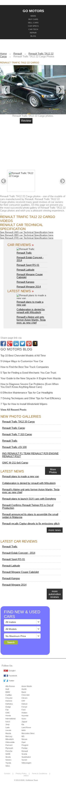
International (10, 719)
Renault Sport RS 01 (28, 265)
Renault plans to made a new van (30, 303)
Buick (23, 692)
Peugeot (24, 745)
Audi (7, 689)
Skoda (8, 757)
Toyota (8, 763)
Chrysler (9, 698)
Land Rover (26, 727)
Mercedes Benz (28, 733)
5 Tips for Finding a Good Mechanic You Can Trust (28, 372)
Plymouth (9, 748)
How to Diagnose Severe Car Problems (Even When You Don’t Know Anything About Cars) (30, 385)
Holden (24, 713)
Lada (7, 727)
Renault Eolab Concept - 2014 (18, 552)
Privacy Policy (21, 773)
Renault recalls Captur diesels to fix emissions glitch (31, 523)
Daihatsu (9, 704)
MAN (23, 730)
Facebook (13, 676)
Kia (22, 724)
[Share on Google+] (9, 343)
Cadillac (8, 695)
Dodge (8, 707)
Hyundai (24, 716)
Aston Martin (26, 686)
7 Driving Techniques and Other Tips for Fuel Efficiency (31, 398)
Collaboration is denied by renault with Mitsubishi (31, 311)
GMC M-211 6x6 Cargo (15, 462)
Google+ (12, 671)
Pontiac (24, 748)
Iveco (7, 722)
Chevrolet (25, 695)
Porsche (8, 751)
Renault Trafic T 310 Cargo (17, 434)
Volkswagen (26, 763)
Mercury (8, 736)
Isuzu (23, 719)
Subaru (8, 760)
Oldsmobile (10, 742)
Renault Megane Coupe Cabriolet (20, 572)
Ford (23, 710)
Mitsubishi (9, 739)
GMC (7, 713)
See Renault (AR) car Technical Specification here (26, 232)
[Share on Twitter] (22, 343)
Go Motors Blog (16, 349)
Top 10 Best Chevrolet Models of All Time (23, 355)
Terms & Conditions (39, 773)
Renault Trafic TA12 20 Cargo (18, 421)
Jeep (7, 724)
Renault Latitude (25, 269)
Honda (8, 716)
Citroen (24, 698)
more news (54, 530)
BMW (7, 692)
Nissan (24, 739)
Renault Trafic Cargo (13, 428)
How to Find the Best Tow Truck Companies (25, 366)
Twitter (11, 681)
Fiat (6, 710)
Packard (8, 745)
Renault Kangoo (25, 281)
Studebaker (26, 757)
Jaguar (24, 722)
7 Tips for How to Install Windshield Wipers (24, 404)
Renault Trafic (24, 252)
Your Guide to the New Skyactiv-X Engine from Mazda (31, 378)
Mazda (8, 733)
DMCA (26, 776)
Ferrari (24, 707)
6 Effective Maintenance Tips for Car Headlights (27, 392)
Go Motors (33, 10)
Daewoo (8, 701)
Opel (23, 742)
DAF (23, 701)
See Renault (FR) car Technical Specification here (26, 238)
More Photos (53, 471)
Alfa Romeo (10, 686)
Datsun (24, 704)
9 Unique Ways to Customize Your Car (22, 361)
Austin (24, 689)
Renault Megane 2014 (29, 286)
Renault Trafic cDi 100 (14, 447)
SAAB (7, 754)
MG (23, 736)
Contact (7, 773)
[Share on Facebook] (3, 343)
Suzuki (24, 760)
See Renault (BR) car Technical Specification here (26, 235)
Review (26, 120)
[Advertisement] (45, 145)
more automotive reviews (55, 594)
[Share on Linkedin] (16, 343)
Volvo (7, 766)
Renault (24, 751)
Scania (24, 754)
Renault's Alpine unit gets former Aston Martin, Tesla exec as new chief (31, 320)
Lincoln (8, 730)
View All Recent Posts (13, 409)
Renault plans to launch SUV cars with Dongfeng (29, 498)
